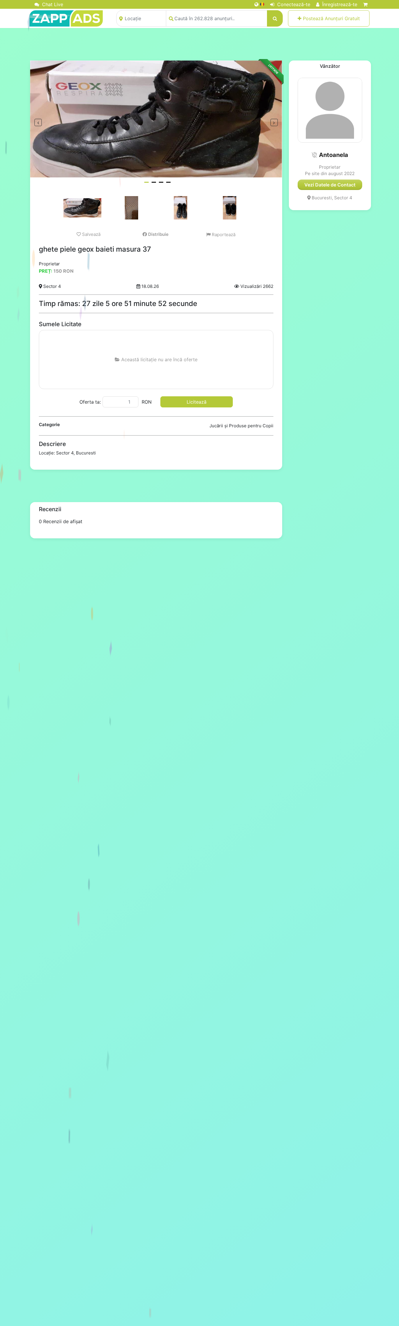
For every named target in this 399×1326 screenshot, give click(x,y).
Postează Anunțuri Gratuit (330, 18)
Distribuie (158, 234)
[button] (314, 155)
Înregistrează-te (339, 4)
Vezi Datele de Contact (329, 185)
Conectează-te (293, 4)
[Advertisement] (199, 44)
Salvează (90, 234)
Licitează (197, 402)
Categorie (49, 424)
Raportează (223, 234)
